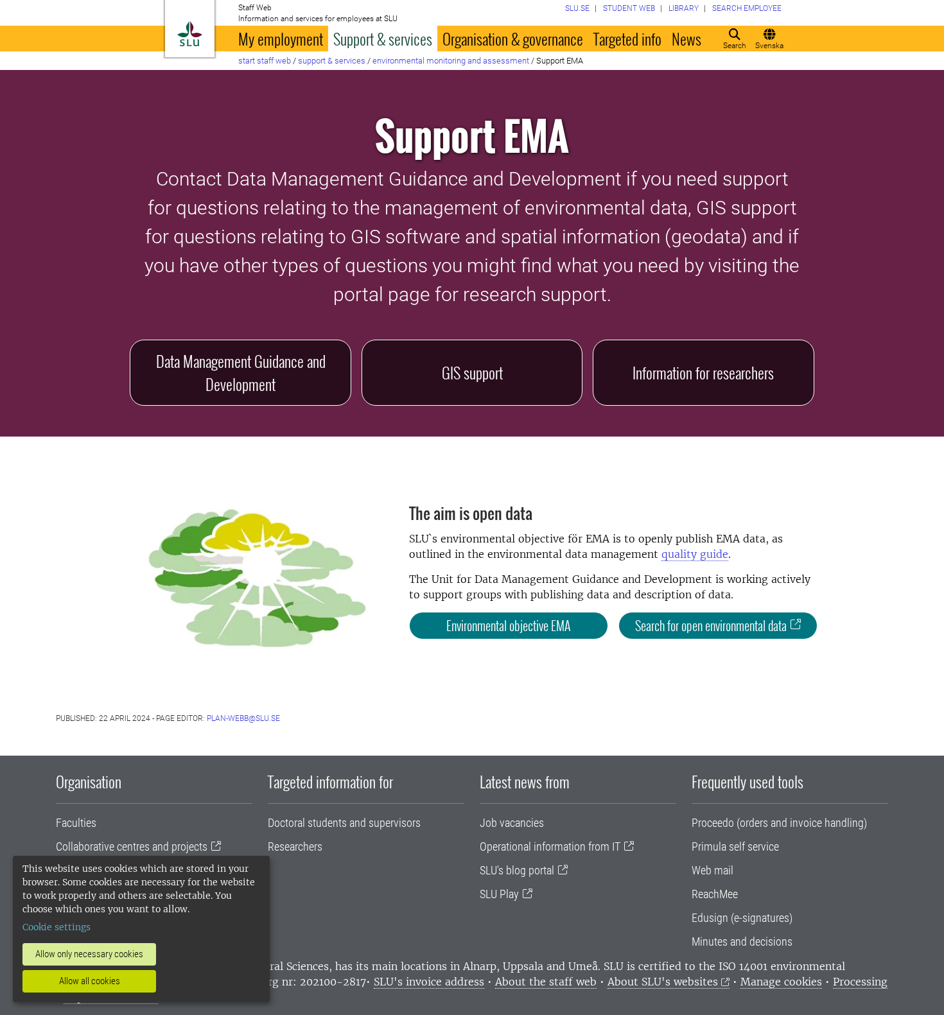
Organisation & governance (512, 38)
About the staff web (546, 981)
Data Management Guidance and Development (241, 372)
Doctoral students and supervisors (344, 822)
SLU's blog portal (517, 870)
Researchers (295, 846)
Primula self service (735, 846)
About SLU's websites (662, 981)
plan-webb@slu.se (243, 718)
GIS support (472, 372)
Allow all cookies (89, 981)
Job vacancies (512, 822)
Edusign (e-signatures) (742, 917)
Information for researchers (703, 372)
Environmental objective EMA (508, 625)
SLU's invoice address (429, 981)
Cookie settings (56, 927)
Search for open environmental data (711, 625)
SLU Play (499, 894)
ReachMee (715, 894)
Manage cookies (781, 981)
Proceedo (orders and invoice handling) (779, 822)
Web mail (712, 870)
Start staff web (264, 60)
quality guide (694, 554)
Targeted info (627, 38)
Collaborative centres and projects (131, 846)
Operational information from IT (550, 846)
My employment (280, 38)
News (686, 38)
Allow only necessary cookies (89, 954)
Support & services (382, 38)
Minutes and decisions (742, 941)
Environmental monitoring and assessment (450, 60)
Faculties (76, 822)
